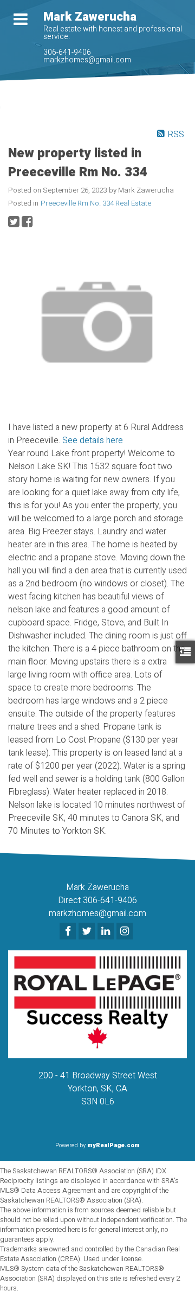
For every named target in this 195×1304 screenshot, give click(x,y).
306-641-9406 (67, 52)
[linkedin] (107, 931)
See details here (92, 440)
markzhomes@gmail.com (87, 60)
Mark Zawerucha (89, 16)
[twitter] (88, 931)
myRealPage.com (113, 1145)
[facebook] (69, 931)
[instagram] (125, 931)
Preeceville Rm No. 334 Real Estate (96, 203)
